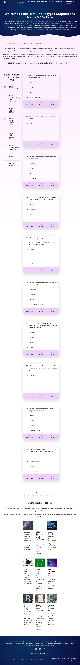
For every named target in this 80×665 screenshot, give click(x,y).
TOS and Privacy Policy (36, 659)
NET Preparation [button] (57, 1)
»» (56, 495)
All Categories (13, 43)
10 (47, 495)
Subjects (31, 1)
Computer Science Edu (17, 2)
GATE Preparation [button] (43, 1)
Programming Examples (70, 3)
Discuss (41, 104)
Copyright (24, 659)
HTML (20, 43)
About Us (7, 659)
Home (7, 43)
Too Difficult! (53, 103)
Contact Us (16, 659)
